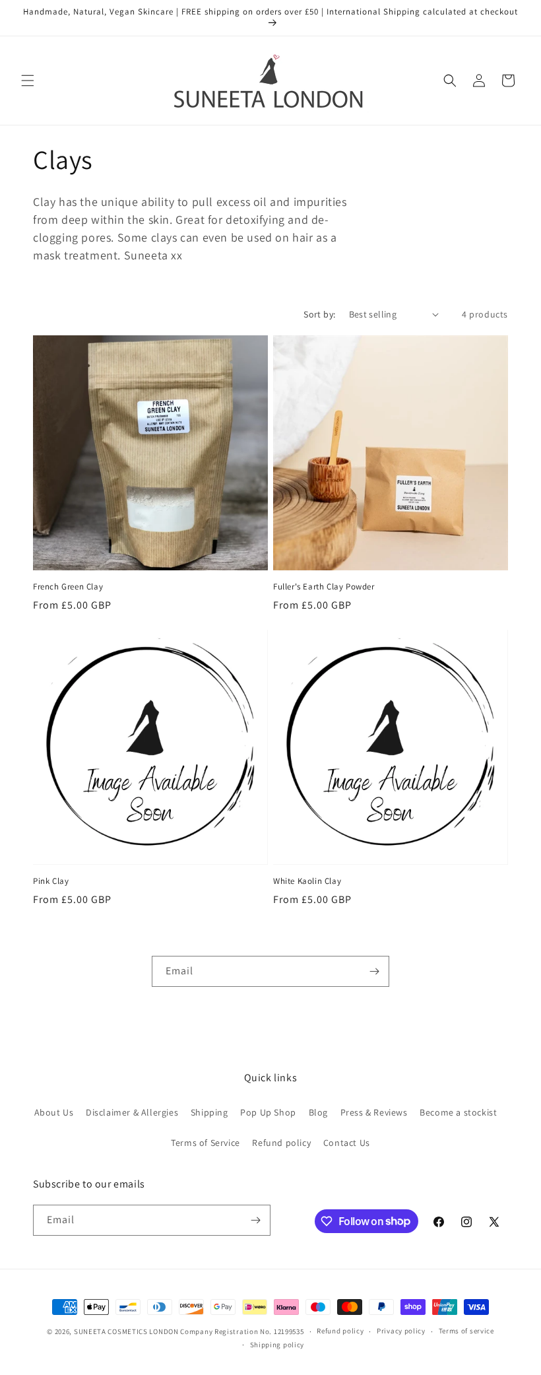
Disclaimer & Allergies (132, 1112)
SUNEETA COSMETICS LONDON (126, 1331)
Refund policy (281, 1143)
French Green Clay (68, 587)
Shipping (209, 1112)
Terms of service (466, 1330)
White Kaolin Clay (307, 881)
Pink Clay (51, 881)
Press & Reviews (374, 1112)
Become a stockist (458, 1112)
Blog (318, 1112)
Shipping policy (277, 1344)
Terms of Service (205, 1143)
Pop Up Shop (268, 1112)
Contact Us (346, 1143)
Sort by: (319, 314)
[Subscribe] (374, 971)
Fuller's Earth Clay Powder (324, 587)
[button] (27, 80)
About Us (54, 1112)
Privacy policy (401, 1330)
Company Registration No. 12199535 (241, 1331)
